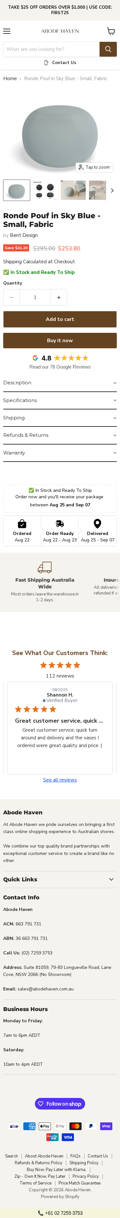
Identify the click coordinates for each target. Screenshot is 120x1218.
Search (11, 1156)
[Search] (108, 49)
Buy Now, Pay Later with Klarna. (56, 1170)
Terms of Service (36, 1183)
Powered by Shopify (60, 1197)
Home (10, 78)
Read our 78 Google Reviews (60, 367)
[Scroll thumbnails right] (111, 190)
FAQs (75, 1156)
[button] (60, 383)
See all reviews (60, 780)
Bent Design (24, 235)
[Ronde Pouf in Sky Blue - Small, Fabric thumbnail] (17, 190)
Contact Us (98, 1156)
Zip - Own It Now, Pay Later (40, 1176)
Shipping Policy (84, 1163)
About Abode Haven (44, 1156)
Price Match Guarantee (79, 1183)
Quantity (12, 283)
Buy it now (60, 340)
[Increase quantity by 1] (59, 297)
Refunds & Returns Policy (38, 1163)
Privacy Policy (86, 1176)
